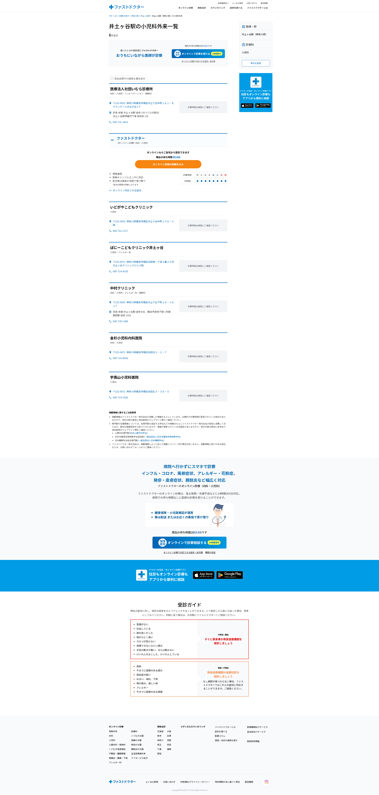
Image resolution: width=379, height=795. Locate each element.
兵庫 (169, 735)
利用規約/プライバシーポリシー (195, 781)
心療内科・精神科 (117, 744)
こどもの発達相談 (117, 749)
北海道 (160, 731)
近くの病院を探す (122, 16)
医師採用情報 (253, 741)
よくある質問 (237, 3)
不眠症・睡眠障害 (117, 753)
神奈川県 (135, 16)
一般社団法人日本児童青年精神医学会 (162, 436)
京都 (169, 740)
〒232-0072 (143, 263)
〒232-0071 (140, 352)
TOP (111, 16)
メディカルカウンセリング (193, 726)
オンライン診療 (185, 7)
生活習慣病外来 (138, 753)
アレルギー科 (115, 762)
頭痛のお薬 (136, 740)
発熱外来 (113, 731)
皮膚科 (134, 731)
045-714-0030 (120, 358)
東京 (159, 735)
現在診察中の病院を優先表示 (129, 78)
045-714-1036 (120, 397)
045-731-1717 (120, 231)
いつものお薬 (137, 735)
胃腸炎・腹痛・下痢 (118, 757)
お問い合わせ (251, 3)
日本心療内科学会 (138, 432)
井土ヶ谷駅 (145, 16)
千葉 (159, 749)
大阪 (169, 731)
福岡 (169, 749)
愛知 (159, 753)
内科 (111, 735)
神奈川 (160, 740)
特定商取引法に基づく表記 (227, 781)
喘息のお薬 (136, 744)
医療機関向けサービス (257, 726)
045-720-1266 (120, 321)
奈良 (169, 744)
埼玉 (159, 744)
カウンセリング (218, 7)
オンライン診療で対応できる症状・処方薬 (198, 61)
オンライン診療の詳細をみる (168, 164)
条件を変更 (256, 63)
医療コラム (220, 735)
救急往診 (202, 7)
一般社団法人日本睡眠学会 (150, 440)
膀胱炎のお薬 (137, 749)
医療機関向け (223, 3)
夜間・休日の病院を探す (226, 740)
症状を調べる (236, 7)
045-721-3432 (120, 122)
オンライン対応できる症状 (127, 190)
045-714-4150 (120, 271)
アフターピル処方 (139, 757)
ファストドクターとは (257, 7)
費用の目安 (210, 552)
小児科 (112, 740)
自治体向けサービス (256, 731)
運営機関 (264, 3)
